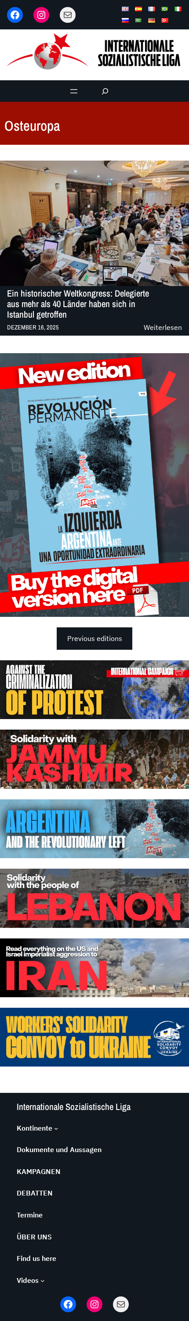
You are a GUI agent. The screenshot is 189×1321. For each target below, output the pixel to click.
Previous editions (94, 638)
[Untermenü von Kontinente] (56, 1128)
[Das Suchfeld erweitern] (105, 91)
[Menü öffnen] (74, 91)
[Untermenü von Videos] (42, 1280)
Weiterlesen (163, 327)
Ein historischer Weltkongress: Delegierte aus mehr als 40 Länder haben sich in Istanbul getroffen (78, 304)
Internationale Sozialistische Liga (74, 1107)
